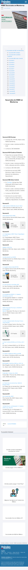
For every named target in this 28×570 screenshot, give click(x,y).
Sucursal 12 (12, 79)
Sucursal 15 (12, 85)
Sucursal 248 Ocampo (14, 52)
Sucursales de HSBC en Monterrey (15, 50)
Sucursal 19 (12, 93)
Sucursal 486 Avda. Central (16, 58)
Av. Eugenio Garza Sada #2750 (11, 267)
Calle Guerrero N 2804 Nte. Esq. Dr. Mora (13, 206)
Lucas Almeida (7, 8)
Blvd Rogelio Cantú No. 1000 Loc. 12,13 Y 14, (13, 363)
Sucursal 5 (11, 64)
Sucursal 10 (11, 75)
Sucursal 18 (12, 91)
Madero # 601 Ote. (7, 247)
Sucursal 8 (11, 71)
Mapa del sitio (16, 552)
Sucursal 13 (12, 81)
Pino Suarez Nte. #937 (8, 396)
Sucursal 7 (11, 68)
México (2, 563)
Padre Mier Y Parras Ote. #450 (10, 373)
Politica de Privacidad (14, 553)
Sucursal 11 (11, 77)
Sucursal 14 (12, 83)
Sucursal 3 (11, 60)
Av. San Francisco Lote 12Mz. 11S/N (11, 284)
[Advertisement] (14, 118)
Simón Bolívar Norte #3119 (9, 215)
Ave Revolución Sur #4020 (9, 257)
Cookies (6, 553)
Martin (4, 311)
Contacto (9, 552)
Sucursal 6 (11, 66)
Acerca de (3, 552)
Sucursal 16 (12, 87)
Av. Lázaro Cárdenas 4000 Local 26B (12, 353)
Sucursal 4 (11, 62)
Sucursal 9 (12, 73)
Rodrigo (9, 182)
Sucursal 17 (12, 89)
